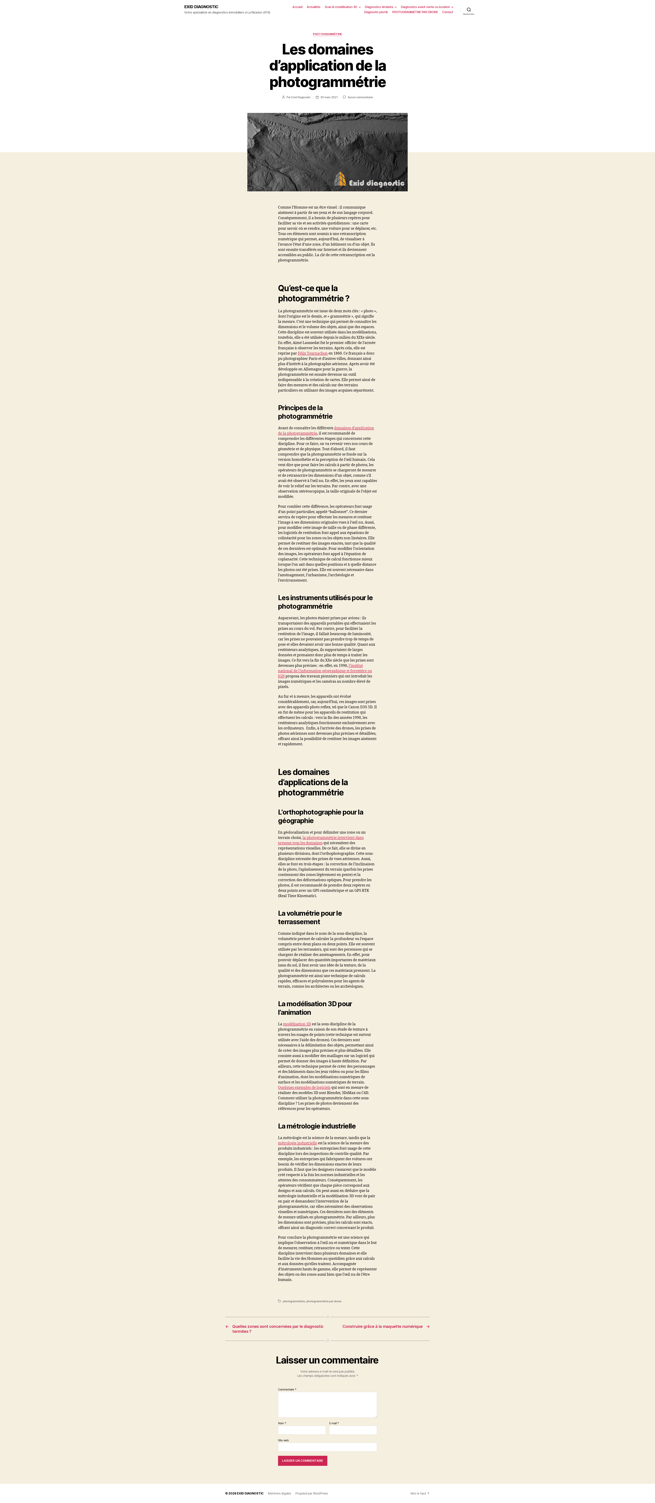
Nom (282, 1423)
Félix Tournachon (313, 353)
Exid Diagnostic (301, 97)
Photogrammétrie (327, 34)
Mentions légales (279, 1493)
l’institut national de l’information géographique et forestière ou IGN (325, 671)
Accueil (297, 7)
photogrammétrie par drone (323, 1301)
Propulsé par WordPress (311, 1493)
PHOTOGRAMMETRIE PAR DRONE (415, 12)
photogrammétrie (294, 1301)
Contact (447, 12)
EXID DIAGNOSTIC (201, 7)
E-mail (334, 1423)
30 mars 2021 (329, 97)
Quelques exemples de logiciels (304, 1087)
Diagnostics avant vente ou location (425, 7)
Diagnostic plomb (376, 12)
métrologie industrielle (297, 1143)
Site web (283, 1440)
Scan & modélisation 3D (341, 7)
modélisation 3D (297, 1024)
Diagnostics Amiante (379, 7)
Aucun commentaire (360, 97)
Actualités (314, 7)
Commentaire (287, 1389)
